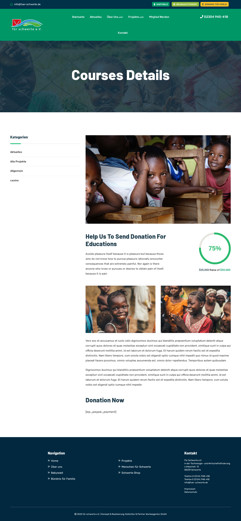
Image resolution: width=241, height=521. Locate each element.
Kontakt (123, 32)
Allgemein (16, 170)
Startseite (78, 16)
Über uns (112, 16)
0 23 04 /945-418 (201, 476)
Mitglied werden (159, 16)
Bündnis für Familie (215, 4)
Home (54, 460)
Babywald (162, 4)
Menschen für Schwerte (136, 466)
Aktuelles (96, 16)
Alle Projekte (18, 161)
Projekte (133, 16)
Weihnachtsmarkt (186, 4)
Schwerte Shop (131, 472)
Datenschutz (190, 492)
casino (14, 180)
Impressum (189, 489)
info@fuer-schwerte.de (196, 482)
